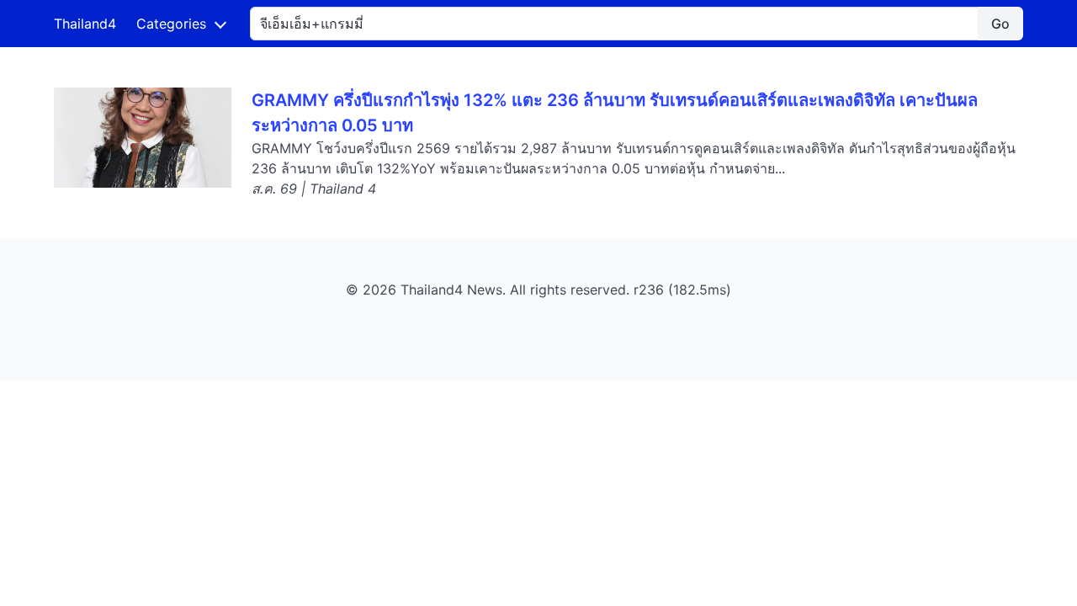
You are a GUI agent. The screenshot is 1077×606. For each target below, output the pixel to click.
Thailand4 (85, 23)
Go (1000, 23)
